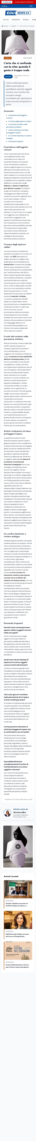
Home (6, 26)
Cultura (13, 26)
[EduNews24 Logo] (18, 12)
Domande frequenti (15, 141)
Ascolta (8, 76)
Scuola (6, 20)
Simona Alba (19, 812)
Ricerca (26, 20)
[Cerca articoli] (31, 6)
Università (16, 20)
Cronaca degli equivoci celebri (19, 121)
